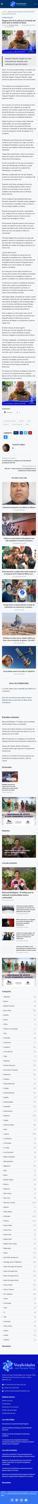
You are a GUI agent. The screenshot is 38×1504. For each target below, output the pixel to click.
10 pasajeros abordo (9, 421)
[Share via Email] (5, 437)
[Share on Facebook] (21, 432)
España (20, 1097)
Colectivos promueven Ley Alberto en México (19, 507)
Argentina (20, 997)
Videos (20, 1331)
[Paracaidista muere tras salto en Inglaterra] (19, 657)
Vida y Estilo (20, 1326)
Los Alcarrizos (20, 1152)
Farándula (20, 1106)
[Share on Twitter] (25, 432)
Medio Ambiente (20, 1157)
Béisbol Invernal (20, 1006)
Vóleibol (20, 1340)
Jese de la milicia (17, 424)
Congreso (20, 1047)
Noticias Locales (20, 1203)
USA (20, 1317)
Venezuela (20, 1321)
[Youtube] (26, 1500)
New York (20, 1198)
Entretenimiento (20, 1093)
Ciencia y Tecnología (20, 1029)
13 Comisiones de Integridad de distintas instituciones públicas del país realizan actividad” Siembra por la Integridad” (18, 1442)
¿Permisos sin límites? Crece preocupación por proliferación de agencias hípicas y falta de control (26, 948)
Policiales (20, 1216)
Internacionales (20, 1125)
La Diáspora (20, 1138)
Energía (20, 1088)
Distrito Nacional (20, 1065)
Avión (29, 421)
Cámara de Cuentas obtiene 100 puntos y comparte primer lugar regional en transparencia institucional (25, 935)
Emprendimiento (20, 1084)
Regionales (20, 1248)
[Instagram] (21, 1500)
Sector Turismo (20, 1289)
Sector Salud (20, 1285)
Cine (20, 1033)
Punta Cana (20, 1235)
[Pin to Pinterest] (30, 432)
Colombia (20, 1038)
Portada (4, 11)
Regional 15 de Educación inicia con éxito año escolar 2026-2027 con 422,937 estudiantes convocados (16, 1462)
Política (20, 1221)
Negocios (20, 1189)
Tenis (20, 1308)
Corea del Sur (20, 1052)
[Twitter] (16, 1500)
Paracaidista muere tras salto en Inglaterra (19, 671)
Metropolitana (20, 1161)
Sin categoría (20, 1294)
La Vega (20, 1148)
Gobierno (20, 1116)
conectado (21, 689)
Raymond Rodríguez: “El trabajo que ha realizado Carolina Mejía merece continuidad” (18, 895)
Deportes (20, 1061)
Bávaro (20, 1001)
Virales (20, 1335)
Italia (20, 1129)
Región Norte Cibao (20, 1244)
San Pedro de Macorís (20, 1257)
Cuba (20, 1056)
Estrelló (6, 424)
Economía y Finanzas (20, 1070)
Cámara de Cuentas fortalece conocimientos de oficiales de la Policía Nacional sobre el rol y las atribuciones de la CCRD (25, 908)
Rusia (27, 424)
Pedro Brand (20, 1212)
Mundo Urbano (20, 1180)
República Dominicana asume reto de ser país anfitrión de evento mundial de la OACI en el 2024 (10, 787)
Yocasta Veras (13, 25)
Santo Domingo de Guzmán (20, 1267)
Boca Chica (20, 1010)
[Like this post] (16, 432)
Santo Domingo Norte (20, 1276)
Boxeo (20, 1020)
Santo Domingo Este (20, 1271)
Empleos (20, 1079)
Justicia (20, 1134)
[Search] (35, 4)
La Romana (20, 1143)
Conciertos (20, 1042)
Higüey (20, 1120)
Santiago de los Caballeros (20, 1262)
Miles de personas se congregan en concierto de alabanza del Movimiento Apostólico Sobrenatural (25, 922)
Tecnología (20, 1303)
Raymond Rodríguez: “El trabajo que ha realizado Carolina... (17, 851)
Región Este (20, 1239)
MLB (20, 1170)
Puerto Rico (20, 1230)
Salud (20, 1253)
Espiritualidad (20, 1102)
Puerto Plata (20, 1225)
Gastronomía (20, 1111)
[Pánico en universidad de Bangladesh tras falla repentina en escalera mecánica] (19, 524)
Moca (20, 1175)
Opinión (20, 1207)
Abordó (21, 421)
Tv (20, 1312)
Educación (20, 1074)
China (20, 1024)
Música (20, 1184)
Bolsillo (20, 1015)
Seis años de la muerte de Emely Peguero (15, 1424)
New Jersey (20, 1193)
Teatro (20, 1299)
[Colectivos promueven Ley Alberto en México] (19, 493)
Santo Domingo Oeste (20, 1280)
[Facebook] (12, 1500)
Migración (20, 1166)
